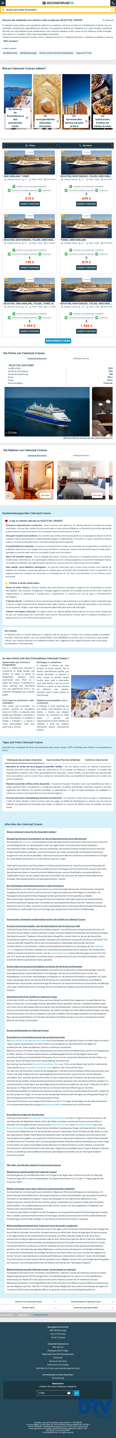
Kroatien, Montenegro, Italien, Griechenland (86, 176)
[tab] (24, 760)
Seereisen (27, 842)
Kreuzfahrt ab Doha (84, 1125)
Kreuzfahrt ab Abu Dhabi (18, 1128)
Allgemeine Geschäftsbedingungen (58, 1354)
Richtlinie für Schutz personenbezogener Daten (58, 1368)
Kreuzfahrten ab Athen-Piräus (46, 1064)
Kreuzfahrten (7, 1315)
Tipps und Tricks (83, 53)
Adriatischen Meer (52, 1104)
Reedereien (23, 1315)
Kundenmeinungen (28, 53)
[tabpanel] (58, 400)
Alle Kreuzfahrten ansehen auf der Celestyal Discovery (88, 438)
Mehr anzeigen (10, 41)
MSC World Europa (58, 1330)
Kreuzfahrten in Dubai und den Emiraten (47, 1118)
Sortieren (87, 145)
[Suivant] (108, 103)
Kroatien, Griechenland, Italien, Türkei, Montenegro (30, 304)
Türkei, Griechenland (73, 240)
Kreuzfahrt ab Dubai (60, 1125)
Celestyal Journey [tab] (81, 358)
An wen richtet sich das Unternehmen (56, 53)
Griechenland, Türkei (16, 176)
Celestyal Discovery (60, 953)
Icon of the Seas (58, 1334)
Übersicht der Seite (58, 1361)
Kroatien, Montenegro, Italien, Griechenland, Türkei (86, 304)
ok (76, 1393)
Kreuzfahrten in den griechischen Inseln (28, 1040)
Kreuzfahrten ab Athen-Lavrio (38, 1067)
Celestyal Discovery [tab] (37, 358)
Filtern (32, 145)
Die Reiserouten (10, 53)
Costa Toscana (58, 1337)
